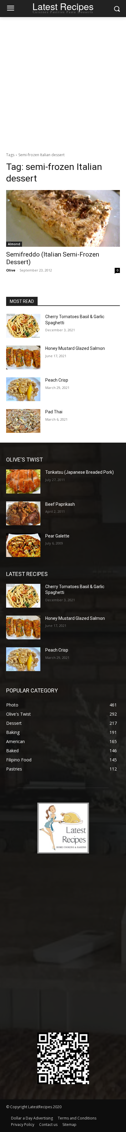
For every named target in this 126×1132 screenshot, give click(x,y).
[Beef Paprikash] (23, 513)
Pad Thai (53, 411)
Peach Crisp (56, 380)
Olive (10, 270)
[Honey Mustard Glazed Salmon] (23, 357)
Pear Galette (57, 536)
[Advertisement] (63, 83)
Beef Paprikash (60, 504)
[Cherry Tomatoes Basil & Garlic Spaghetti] (23, 326)
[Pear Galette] (23, 545)
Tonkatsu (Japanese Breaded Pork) (79, 472)
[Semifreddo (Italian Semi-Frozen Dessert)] (63, 218)
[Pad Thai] (23, 421)
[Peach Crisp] (23, 389)
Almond (14, 244)
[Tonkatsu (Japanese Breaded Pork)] (23, 481)
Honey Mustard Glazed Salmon (75, 348)
